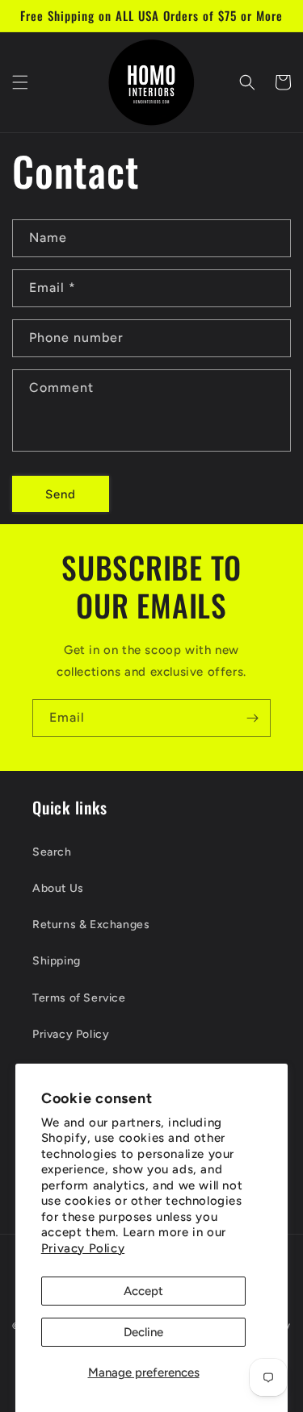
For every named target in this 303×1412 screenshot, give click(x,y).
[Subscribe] (252, 718)
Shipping (56, 961)
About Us (58, 888)
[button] (20, 82)
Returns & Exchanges (90, 924)
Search (52, 852)
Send (60, 494)
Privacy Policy (82, 1248)
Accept (143, 1291)
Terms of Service (79, 998)
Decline (143, 1332)
